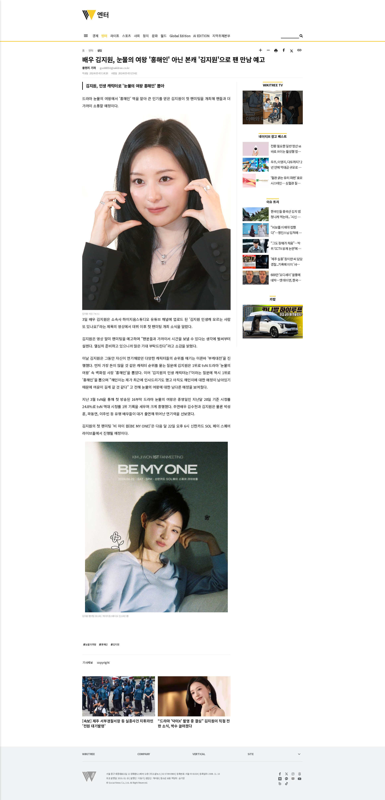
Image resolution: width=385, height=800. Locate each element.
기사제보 (88, 662)
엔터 (104, 35)
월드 (163, 35)
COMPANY (143, 754)
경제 (95, 35)
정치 (146, 35)
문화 (155, 35)
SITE (251, 754)
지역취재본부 (221, 35)
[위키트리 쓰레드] (299, 774)
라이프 (114, 35)
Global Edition (180, 35)
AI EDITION (201, 35)
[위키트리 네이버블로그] (293, 778)
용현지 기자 (89, 68)
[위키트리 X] (286, 774)
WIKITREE (88, 754)
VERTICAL (198, 754)
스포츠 (126, 35)
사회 (137, 35)
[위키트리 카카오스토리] (280, 778)
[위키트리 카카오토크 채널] (286, 778)
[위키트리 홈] (89, 18)
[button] (260, 51)
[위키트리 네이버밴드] (280, 783)
